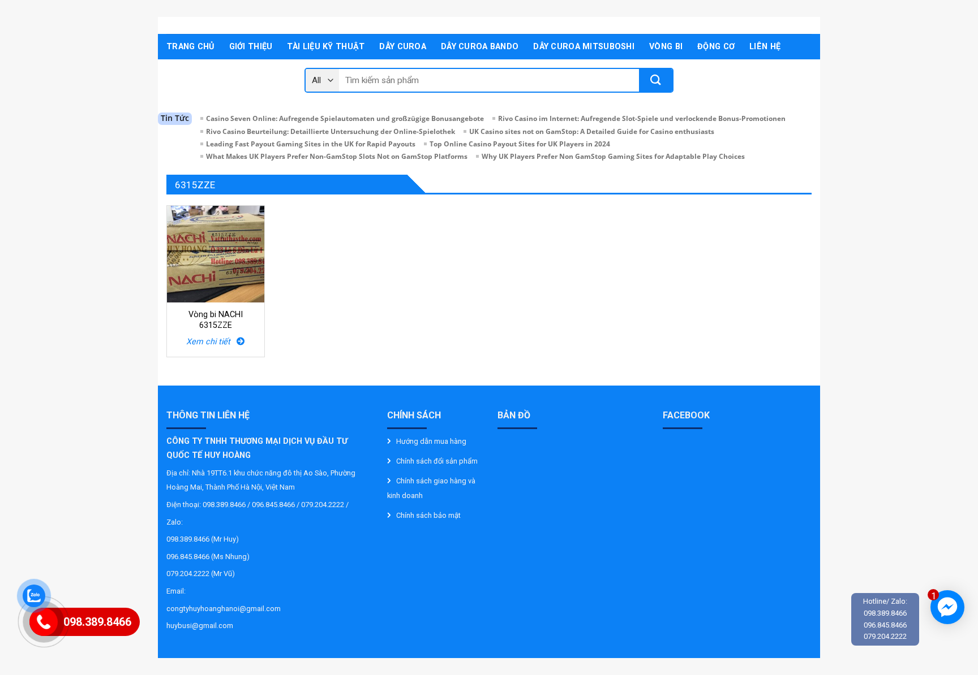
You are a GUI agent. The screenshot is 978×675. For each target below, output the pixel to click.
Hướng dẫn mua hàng (431, 441)
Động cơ (716, 46)
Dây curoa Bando (479, 46)
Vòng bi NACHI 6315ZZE (215, 320)
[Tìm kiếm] (655, 80)
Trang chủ (190, 46)
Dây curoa (402, 46)
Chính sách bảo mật (428, 515)
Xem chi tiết (211, 342)
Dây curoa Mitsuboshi (583, 46)
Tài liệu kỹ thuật (325, 46)
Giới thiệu (251, 46)
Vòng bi (666, 46)
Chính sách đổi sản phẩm (437, 461)
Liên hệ (764, 46)
